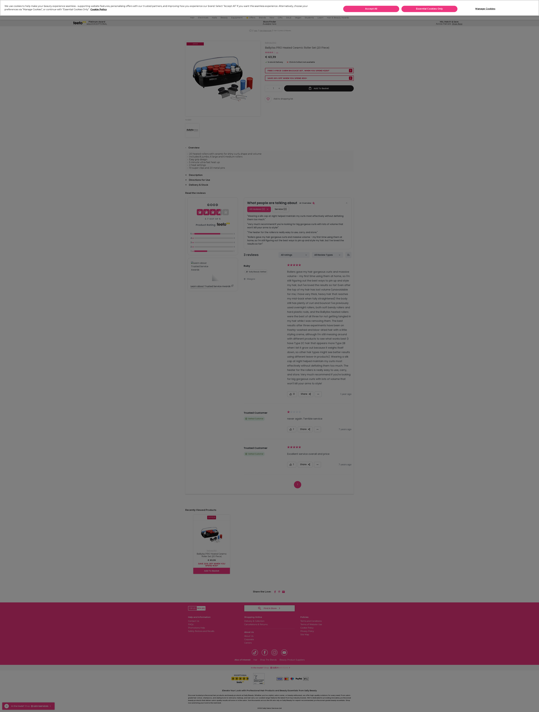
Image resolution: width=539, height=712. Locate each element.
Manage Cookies (485, 8)
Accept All (371, 8)
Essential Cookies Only (429, 8)
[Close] (534, 7)
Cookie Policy (98, 9)
